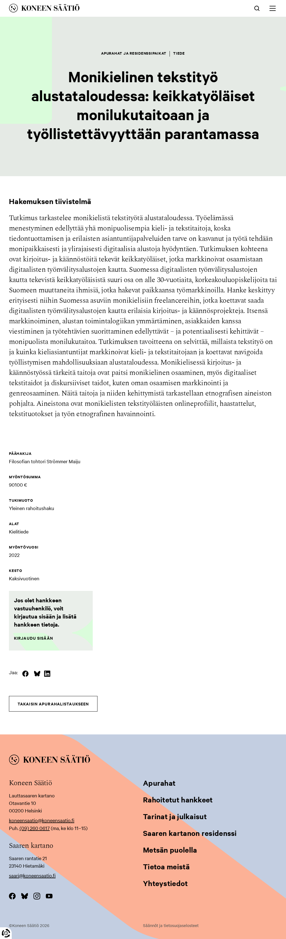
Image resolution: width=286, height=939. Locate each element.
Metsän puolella (170, 850)
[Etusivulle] (87, 9)
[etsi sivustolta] (256, 7)
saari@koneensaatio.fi (32, 875)
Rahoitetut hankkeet (178, 799)
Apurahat (159, 783)
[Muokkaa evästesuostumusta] (6, 933)
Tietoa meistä (166, 866)
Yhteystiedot (165, 883)
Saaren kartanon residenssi (190, 833)
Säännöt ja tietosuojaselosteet (171, 925)
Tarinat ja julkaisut (175, 816)
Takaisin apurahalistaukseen (53, 704)
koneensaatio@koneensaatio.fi (41, 820)
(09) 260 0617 (35, 828)
